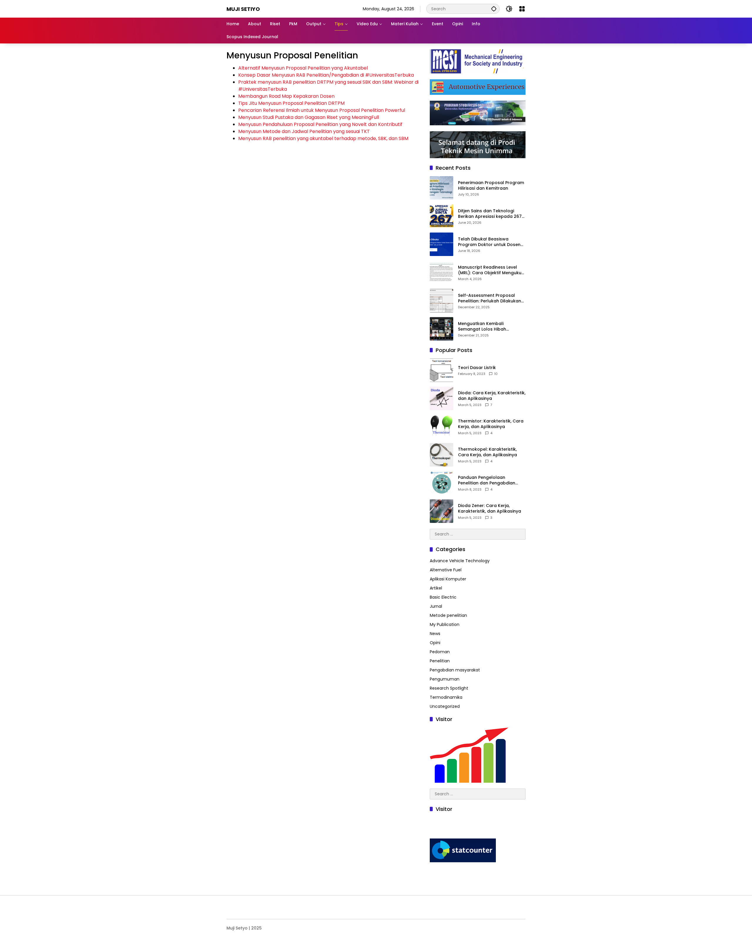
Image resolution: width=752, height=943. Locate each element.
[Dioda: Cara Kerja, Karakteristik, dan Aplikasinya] (441, 398)
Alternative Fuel (445, 570)
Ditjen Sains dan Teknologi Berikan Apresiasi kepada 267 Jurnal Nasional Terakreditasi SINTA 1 (490, 214)
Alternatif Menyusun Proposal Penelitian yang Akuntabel (303, 68)
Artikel (436, 588)
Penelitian (440, 661)
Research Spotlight (449, 688)
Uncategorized (445, 706)
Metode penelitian (448, 615)
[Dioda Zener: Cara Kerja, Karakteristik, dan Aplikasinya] (441, 511)
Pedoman (440, 652)
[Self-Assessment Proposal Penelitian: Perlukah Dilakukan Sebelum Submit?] (441, 300)
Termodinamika (446, 697)
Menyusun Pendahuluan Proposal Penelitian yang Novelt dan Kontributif (320, 124)
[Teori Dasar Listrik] (441, 370)
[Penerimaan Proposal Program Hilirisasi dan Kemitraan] (441, 188)
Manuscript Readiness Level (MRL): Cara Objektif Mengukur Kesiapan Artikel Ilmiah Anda (490, 270)
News (435, 633)
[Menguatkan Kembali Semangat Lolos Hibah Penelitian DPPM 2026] (441, 329)
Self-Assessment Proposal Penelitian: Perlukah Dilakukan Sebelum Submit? (489, 298)
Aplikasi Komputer (448, 579)
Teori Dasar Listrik (477, 368)
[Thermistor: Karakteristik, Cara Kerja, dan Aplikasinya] (441, 426)
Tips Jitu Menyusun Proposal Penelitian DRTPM (291, 103)
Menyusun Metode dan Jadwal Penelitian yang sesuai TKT (304, 131)
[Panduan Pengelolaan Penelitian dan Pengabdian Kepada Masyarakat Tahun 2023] (441, 483)
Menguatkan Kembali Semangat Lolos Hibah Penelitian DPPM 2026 (482, 326)
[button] (494, 9)
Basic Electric (443, 597)
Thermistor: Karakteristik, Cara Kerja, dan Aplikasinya (490, 424)
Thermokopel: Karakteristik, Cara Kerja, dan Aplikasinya (487, 452)
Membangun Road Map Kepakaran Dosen (286, 96)
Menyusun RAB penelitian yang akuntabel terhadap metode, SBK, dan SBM (323, 138)
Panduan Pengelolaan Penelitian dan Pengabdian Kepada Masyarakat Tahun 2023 (487, 480)
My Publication (444, 624)
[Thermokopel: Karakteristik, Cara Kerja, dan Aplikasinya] (441, 455)
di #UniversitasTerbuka (387, 75)
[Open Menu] (522, 8)
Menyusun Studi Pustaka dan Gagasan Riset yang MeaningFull (308, 117)
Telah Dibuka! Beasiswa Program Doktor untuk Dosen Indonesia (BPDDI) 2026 (489, 242)
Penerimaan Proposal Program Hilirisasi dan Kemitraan (491, 185)
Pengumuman (444, 679)
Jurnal (436, 606)
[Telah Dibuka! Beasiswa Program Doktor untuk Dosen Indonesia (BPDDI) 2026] (441, 244)
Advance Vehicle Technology (460, 561)
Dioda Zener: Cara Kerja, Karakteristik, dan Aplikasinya (489, 508)
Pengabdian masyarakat (455, 670)
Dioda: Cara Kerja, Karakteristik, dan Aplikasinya (492, 396)
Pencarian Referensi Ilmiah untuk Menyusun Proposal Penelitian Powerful (321, 110)
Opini (435, 643)
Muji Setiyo (243, 9)
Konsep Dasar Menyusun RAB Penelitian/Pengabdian (299, 75)
